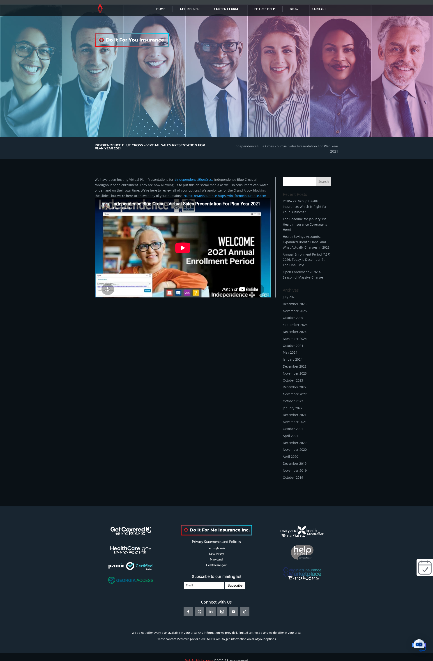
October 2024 (293, 345)
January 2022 (292, 408)
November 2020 (295, 449)
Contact (319, 9)
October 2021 (293, 429)
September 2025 (295, 324)
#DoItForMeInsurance (200, 196)
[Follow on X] (199, 611)
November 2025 (295, 311)
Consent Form (226, 9)
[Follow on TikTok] (244, 611)
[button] (419, 646)
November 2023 (295, 373)
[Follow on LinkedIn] (211, 611)
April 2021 (290, 436)
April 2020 (290, 456)
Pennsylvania (216, 548)
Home (160, 9)
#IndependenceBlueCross (193, 179)
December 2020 (294, 443)
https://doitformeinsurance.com (242, 196)
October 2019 (293, 477)
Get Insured (190, 9)
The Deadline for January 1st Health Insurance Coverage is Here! (305, 224)
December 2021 (294, 415)
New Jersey (216, 554)
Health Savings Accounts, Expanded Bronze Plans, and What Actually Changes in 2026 (306, 241)
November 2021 (295, 422)
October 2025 (293, 318)
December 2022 (294, 387)
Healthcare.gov (216, 565)
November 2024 (295, 338)
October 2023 (293, 380)
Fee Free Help (264, 9)
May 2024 (290, 352)
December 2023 (294, 366)
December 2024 (294, 331)
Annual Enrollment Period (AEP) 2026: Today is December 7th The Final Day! (306, 259)
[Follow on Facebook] (188, 611)
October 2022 (293, 401)
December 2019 (294, 463)
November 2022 (295, 394)
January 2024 (292, 359)
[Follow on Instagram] (222, 611)
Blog (294, 9)
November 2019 (295, 470)
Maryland (216, 559)
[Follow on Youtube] (233, 611)
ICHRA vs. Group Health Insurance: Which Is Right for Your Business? (305, 206)
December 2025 (294, 304)
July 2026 (289, 297)
